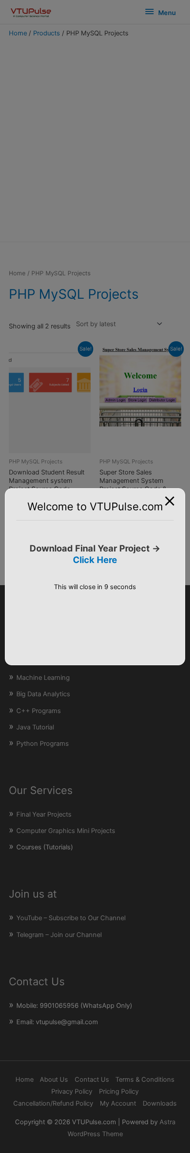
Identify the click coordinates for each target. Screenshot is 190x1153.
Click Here (95, 560)
